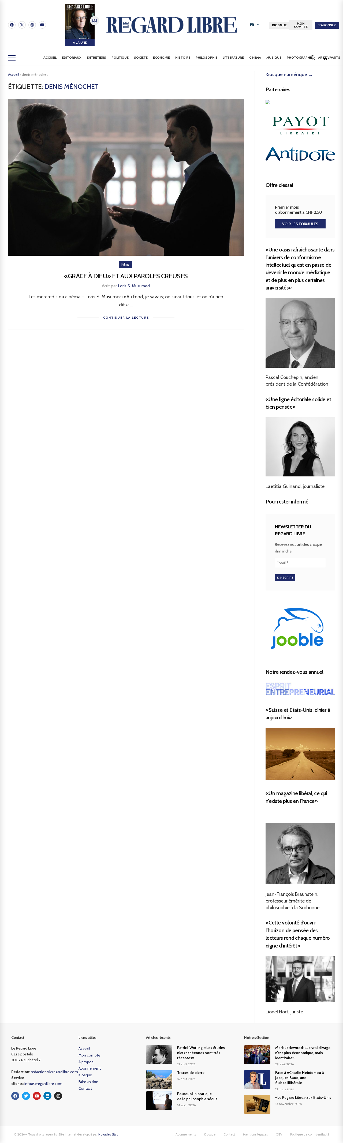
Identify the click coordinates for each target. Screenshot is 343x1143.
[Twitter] (26, 1096)
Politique (120, 57)
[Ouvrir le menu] (12, 58)
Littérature (233, 57)
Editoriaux (71, 57)
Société (141, 57)
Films (125, 264)
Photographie (300, 57)
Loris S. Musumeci (134, 285)
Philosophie (206, 57)
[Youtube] (42, 25)
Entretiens (96, 57)
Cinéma (255, 57)
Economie (161, 57)
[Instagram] (32, 25)
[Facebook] (12, 25)
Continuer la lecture (126, 317)
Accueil (50, 57)
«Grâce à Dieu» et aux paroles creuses (126, 276)
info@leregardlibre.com (43, 1083)
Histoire (182, 57)
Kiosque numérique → (289, 74)
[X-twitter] (22, 25)
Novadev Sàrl (108, 1134)
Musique (273, 57)
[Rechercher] (312, 57)
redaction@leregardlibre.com (54, 1071)
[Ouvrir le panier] (325, 58)
